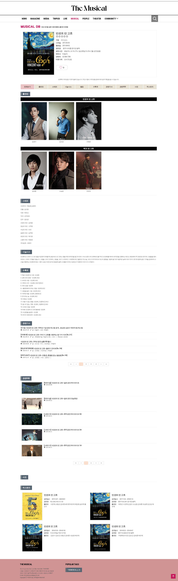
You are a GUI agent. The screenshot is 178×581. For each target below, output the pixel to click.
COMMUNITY (110, 18)
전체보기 (27, 87)
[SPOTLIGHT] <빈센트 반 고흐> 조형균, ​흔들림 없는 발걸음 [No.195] (44, 355)
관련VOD (123, 87)
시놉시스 (68, 87)
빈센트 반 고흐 (51, 495)
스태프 (54, 87)
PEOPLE (85, 18)
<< (70, 364)
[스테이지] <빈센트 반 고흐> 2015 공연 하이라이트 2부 (63, 430)
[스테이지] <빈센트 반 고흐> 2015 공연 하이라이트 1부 (63, 445)
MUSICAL (75, 18)
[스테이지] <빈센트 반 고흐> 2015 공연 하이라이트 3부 (63, 414)
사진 (136, 87)
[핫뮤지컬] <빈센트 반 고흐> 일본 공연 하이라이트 (61, 383)
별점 (82, 87)
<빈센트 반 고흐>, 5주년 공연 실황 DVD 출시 (36, 342)
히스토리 (150, 87)
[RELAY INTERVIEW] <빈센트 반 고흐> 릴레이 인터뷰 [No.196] (41, 348)
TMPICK (56, 18)
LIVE (65, 18)
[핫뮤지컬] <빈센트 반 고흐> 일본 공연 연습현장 (60, 398)
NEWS (24, 18)
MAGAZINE (35, 18)
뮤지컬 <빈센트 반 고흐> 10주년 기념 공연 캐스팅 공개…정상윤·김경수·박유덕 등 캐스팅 (52, 328)
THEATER (97, 18)
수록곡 (95, 87)
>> (106, 364)
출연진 (41, 87)
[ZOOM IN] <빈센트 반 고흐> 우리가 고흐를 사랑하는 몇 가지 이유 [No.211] (46, 335)
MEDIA (46, 18)
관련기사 (109, 87)
